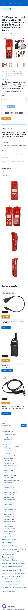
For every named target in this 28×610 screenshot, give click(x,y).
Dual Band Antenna (6, 552)
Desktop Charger (6, 549)
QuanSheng (4, 576)
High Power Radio (6, 563)
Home (2, 71)
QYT (10, 576)
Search (3, 423)
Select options (7, 370)
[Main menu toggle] (25, 8)
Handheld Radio (7, 557)
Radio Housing (5, 79)
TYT (14, 581)
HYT (13, 563)
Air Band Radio (5, 539)
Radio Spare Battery (17, 576)
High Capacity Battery (9, 560)
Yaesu (8, 591)
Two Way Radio (6, 581)
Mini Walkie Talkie (6, 570)
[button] (24, 38)
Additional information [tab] (7, 128)
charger (16, 546)
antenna (11, 539)
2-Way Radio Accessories (11, 71)
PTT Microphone (20, 573)
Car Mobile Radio (7, 546)
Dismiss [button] (22, 3)
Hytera (18, 563)
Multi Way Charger (10, 573)
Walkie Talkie (7, 587)
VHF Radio (21, 584)
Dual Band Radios (16, 552)
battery (11, 543)
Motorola (17, 570)
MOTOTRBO (3, 573)
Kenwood (8, 566)
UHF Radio (4, 584)
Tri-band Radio (16, 578)
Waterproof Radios (20, 587)
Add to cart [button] (6, 327)
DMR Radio (21, 549)
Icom (23, 563)
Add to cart (11, 106)
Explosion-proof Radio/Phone (7, 554)
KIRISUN (14, 566)
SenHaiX (3, 578)
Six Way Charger (8, 578)
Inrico (2, 566)
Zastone (13, 591)
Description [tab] (4, 126)
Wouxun (3, 591)
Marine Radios (19, 566)
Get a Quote (6, 118)
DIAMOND (14, 549)
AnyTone (16, 539)
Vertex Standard (13, 584)
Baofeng (5, 542)
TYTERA (18, 581)
